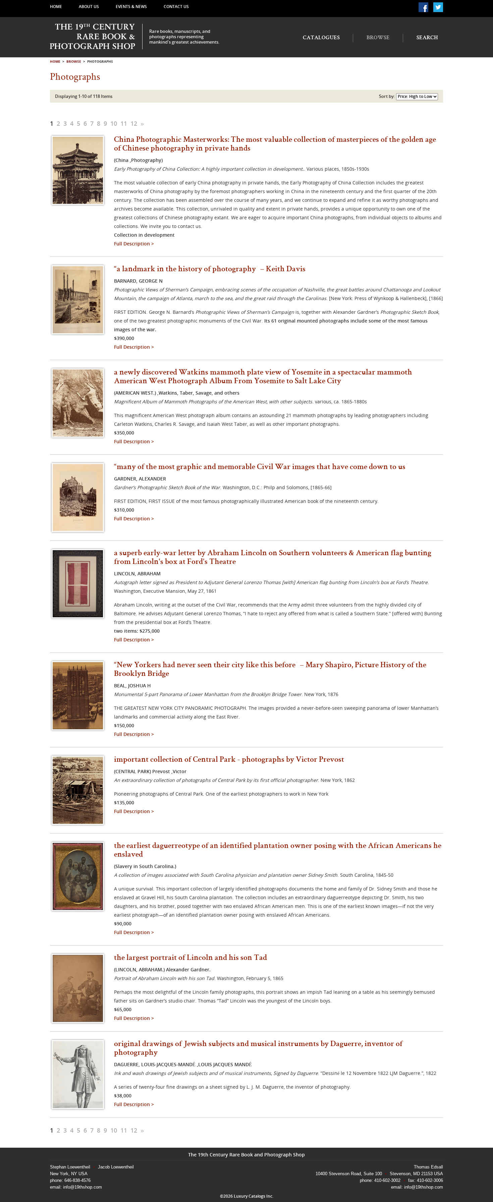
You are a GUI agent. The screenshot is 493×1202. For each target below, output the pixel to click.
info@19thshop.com (82, 1187)
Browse (378, 38)
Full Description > (134, 243)
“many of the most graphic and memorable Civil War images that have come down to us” (261, 467)
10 (113, 123)
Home (56, 6)
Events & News (131, 6)
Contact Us (176, 6)
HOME (55, 61)
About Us (89, 6)
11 (123, 123)
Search (427, 38)
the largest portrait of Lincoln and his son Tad (190, 958)
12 (133, 123)
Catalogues (321, 38)
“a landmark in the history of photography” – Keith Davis (210, 270)
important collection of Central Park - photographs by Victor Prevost (229, 760)
